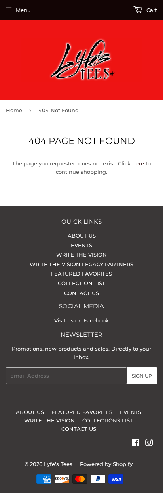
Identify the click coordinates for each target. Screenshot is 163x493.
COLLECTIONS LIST (107, 420)
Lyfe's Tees (58, 464)
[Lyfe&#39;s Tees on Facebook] (135, 444)
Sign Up (142, 376)
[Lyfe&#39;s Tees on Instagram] (149, 444)
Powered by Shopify (106, 464)
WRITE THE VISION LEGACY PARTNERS (81, 264)
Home (14, 110)
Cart (151, 10)
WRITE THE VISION (81, 254)
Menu (23, 10)
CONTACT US (81, 293)
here (138, 163)
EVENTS (81, 245)
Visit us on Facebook (81, 320)
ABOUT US (82, 235)
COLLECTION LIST (81, 283)
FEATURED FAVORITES (81, 273)
